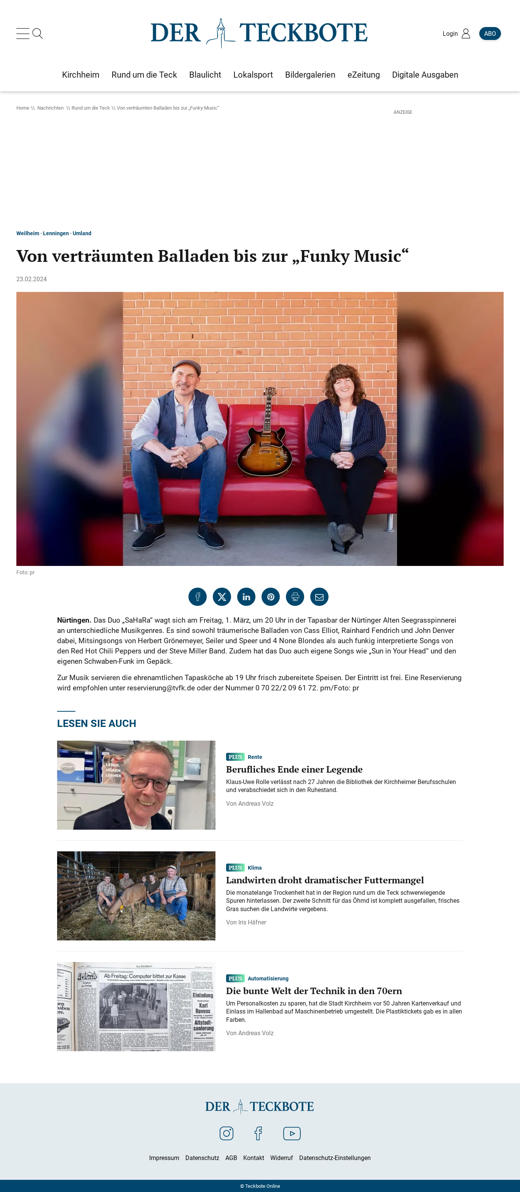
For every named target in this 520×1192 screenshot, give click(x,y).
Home (22, 107)
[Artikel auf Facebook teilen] (197, 597)
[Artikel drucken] (295, 597)
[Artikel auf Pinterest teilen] (271, 597)
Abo (490, 33)
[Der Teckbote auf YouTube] (292, 1133)
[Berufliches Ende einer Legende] (136, 784)
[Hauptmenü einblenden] (24, 33)
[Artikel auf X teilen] (222, 597)
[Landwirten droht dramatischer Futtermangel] (136, 895)
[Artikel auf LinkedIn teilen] (246, 597)
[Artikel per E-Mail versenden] (319, 597)
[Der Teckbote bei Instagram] (226, 1133)
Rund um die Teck (91, 107)
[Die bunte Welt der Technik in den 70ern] (136, 1006)
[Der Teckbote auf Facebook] (258, 1133)
